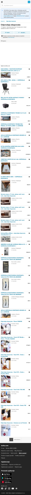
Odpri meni (2, 2)
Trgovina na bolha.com (15, 464)
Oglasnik (3, 21)
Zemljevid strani (5, 453)
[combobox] (15, 5)
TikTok (6, 488)
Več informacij (11, 37)
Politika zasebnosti (20, 455)
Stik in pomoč (22, 453)
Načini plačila (14, 453)
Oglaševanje (4, 464)
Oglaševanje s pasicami (7, 467)
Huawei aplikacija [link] (6, 482)
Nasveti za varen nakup (7, 450)
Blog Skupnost (18, 450)
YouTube (13, 488)
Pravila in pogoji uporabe (7, 455)
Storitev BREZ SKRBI (11, 448)
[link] (15, 72)
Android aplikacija (6, 478)
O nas (2, 448)
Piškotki (3, 458)
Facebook (2, 488)
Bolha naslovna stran (15, 2)
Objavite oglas (18, 467)
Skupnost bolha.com (16, 488)
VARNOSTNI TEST (20, 16)
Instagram (9, 488)
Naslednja (17, 439)
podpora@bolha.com (8, 16)
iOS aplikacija (6, 474)
